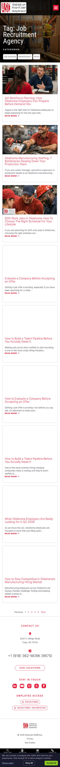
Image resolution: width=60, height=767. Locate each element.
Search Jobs (8, 752)
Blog (37, 752)
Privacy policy (8, 763)
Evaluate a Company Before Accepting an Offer (30, 280)
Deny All (29, 763)
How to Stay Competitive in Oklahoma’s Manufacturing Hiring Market (30, 580)
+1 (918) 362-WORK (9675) (30, 656)
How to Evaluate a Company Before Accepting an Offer (28, 400)
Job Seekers (10, 57)
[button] (56, 8)
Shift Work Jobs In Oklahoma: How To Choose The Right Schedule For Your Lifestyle (29, 221)
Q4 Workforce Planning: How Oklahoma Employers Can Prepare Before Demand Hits (27, 101)
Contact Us (52, 752)
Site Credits (30, 743)
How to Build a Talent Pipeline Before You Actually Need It (28, 340)
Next (43, 612)
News (36, 57)
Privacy (30, 739)
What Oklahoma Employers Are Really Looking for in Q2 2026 (29, 520)
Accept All (51, 763)
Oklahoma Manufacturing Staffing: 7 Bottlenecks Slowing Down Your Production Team (28, 161)
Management (25, 57)
